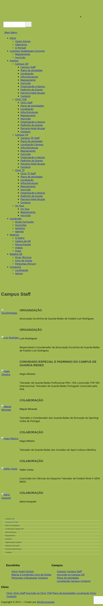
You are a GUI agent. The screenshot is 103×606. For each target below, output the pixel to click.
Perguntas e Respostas (24, 577)
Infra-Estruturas (29, 76)
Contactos (15, 267)
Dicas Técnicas (23, 257)
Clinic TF (20, 170)
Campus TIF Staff (30, 138)
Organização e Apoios (33, 86)
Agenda (19, 231)
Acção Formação (24, 221)
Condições (16, 218)
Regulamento (22, 54)
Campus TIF (21, 134)
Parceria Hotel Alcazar (33, 92)
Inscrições (21, 225)
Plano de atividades (32, 70)
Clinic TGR (21, 99)
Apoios (19, 273)
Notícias (14, 234)
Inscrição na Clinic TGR (39, 593)
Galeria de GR (23, 241)
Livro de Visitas (23, 260)
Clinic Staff (26, 102)
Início (13, 38)
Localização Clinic (86, 593)
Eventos (14, 60)
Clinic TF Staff (28, 173)
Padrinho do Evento (32, 89)
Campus (61, 571)
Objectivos (21, 44)
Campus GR (21, 63)
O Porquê (20, 47)
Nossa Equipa (23, 244)
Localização (27, 73)
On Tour (19, 205)
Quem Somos (23, 41)
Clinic (9, 593)
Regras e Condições (23, 574)
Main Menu (10, 32)
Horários (20, 228)
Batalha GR (16, 254)
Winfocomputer (46, 602)
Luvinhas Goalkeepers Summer (27, 51)
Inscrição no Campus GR (70, 574)
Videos (19, 247)
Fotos (18, 250)
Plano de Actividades (32, 105)
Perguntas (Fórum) (25, 263)
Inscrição (20, 57)
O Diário (20, 238)
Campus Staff (28, 67)
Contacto (26, 96)
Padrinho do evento (32, 125)
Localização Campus (32, 144)
